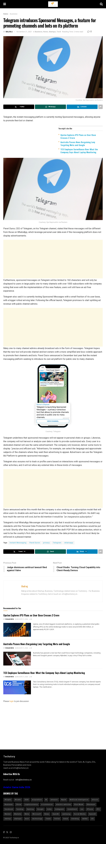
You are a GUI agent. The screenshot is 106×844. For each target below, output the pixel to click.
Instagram (59, 809)
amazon (54, 799)
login (12, 701)
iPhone (90, 809)
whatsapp (68, 542)
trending (75, 819)
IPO (98, 809)
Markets (17, 814)
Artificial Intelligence (79, 799)
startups (17, 819)
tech (27, 819)
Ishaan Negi (9, 619)
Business (13, 14)
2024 (26, 799)
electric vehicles (63, 804)
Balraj (9, 31)
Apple (63, 799)
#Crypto (8, 799)
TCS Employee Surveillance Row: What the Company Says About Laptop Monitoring (79, 151)
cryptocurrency (31, 804)
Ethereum (91, 804)
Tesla (48, 819)
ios (82, 809)
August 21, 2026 (22, 619)
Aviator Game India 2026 (16, 787)
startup (8, 819)
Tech (59, 31)
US (92, 819)
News (45, 31)
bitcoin (95, 799)
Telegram (57, 542)
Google (40, 809)
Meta (27, 814)
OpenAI (56, 814)
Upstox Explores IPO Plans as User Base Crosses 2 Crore (78, 136)
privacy (46, 542)
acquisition (37, 799)
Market (8, 814)
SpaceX (92, 814)
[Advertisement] (53, 259)
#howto (18, 799)
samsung (66, 814)
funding (20, 809)
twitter (85, 819)
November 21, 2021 (24, 31)
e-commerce (47, 804)
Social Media (79, 814)
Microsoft (37, 814)
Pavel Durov (35, 542)
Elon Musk (78, 804)
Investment (72, 809)
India (49, 809)
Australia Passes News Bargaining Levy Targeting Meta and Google (77, 144)
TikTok (57, 819)
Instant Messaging (18, 542)
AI (46, 799)
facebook (9, 809)
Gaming (30, 809)
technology (37, 819)
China (18, 804)
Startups (52, 31)
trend (65, 819)
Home (5, 14)
